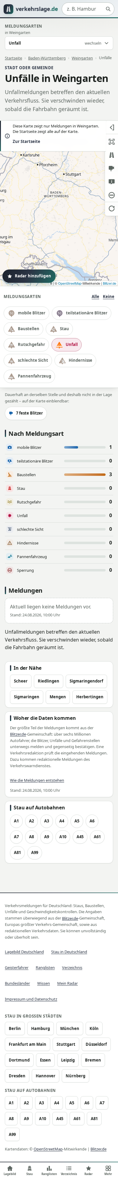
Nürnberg (75, 1076)
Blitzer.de (109, 283)
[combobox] (88, 9)
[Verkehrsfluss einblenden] (111, 155)
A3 (46, 821)
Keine (108, 296)
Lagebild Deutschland (24, 951)
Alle (95, 296)
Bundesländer (17, 983)
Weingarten (82, 57)
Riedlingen (48, 681)
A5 (76, 821)
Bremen (93, 1060)
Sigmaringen (26, 697)
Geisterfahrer (16, 967)
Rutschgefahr (31, 344)
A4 (61, 821)
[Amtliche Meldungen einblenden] (111, 181)
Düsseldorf (96, 1044)
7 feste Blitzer (29, 413)
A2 (31, 821)
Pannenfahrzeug (34, 376)
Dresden (17, 1076)
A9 (46, 836)
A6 (92, 821)
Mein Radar (67, 983)
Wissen (43, 983)
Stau (64, 328)
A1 (16, 821)
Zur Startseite (26, 141)
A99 (34, 852)
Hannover (45, 1076)
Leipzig (68, 1060)
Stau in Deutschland (69, 951)
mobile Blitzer (31, 313)
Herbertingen (89, 697)
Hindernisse (80, 360)
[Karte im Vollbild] (111, 141)
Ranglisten (45, 967)
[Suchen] (108, 9)
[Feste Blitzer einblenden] (111, 168)
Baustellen (28, 328)
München (69, 1028)
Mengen (58, 697)
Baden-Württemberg (47, 57)
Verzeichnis (72, 967)
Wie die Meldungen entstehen (37, 780)
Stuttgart (66, 1044)
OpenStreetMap (69, 283)
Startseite (13, 57)
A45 (80, 836)
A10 (62, 836)
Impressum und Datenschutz (31, 999)
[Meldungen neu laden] (111, 208)
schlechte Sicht (33, 360)
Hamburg (40, 1028)
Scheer (21, 681)
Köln (94, 1028)
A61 (97, 836)
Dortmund (19, 1060)
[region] (59, 203)
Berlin (15, 1028)
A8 (31, 836)
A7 (16, 836)
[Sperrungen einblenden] (111, 195)
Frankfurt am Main (27, 1044)
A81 (17, 852)
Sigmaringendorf (86, 681)
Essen (45, 1060)
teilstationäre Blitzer (86, 313)
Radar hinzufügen (33, 276)
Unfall (72, 344)
